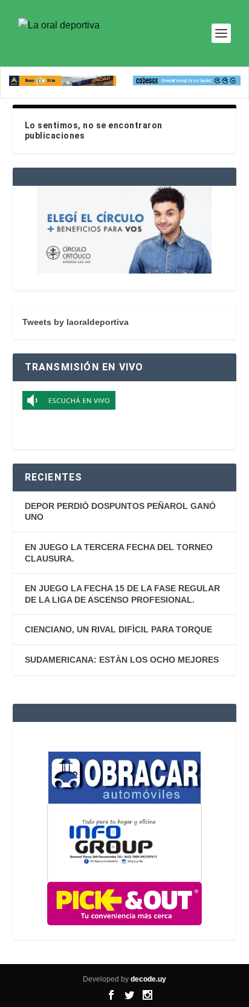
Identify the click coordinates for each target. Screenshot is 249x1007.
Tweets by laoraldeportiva (75, 322)
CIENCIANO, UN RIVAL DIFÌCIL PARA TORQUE (118, 629)
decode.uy (148, 979)
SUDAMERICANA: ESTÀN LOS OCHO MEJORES (122, 659)
